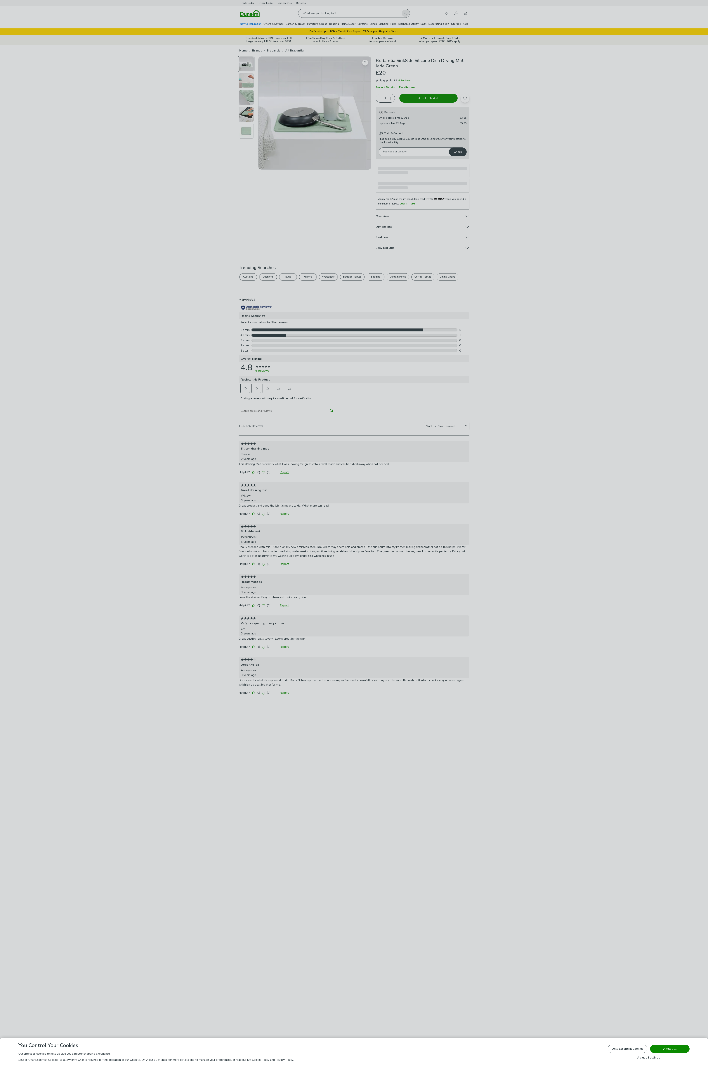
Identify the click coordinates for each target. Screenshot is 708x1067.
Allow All (669, 1049)
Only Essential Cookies (627, 1049)
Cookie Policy (260, 1060)
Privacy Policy (284, 1060)
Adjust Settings (648, 1057)
